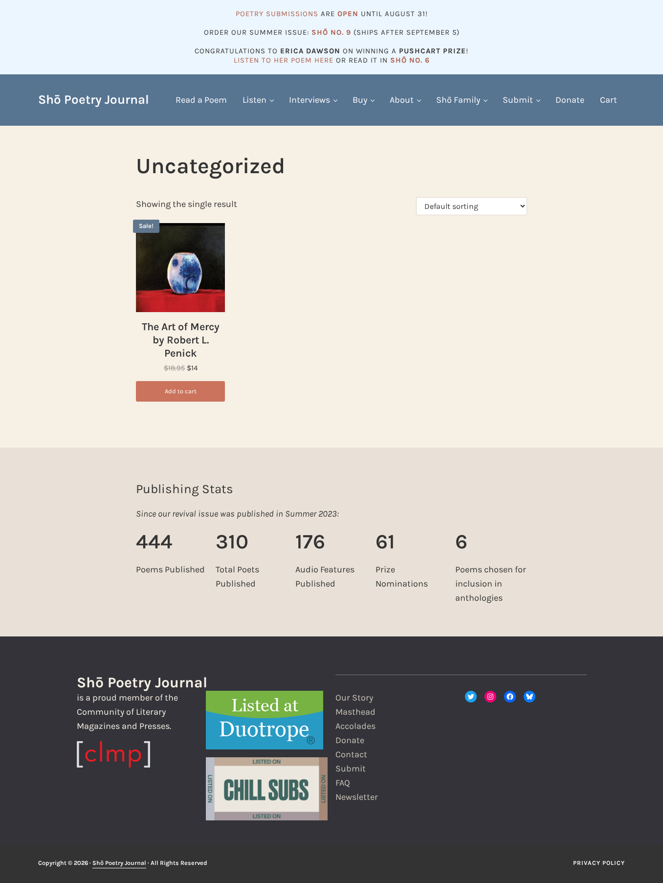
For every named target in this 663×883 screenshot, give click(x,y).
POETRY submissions (277, 13)
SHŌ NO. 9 (331, 32)
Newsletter (356, 797)
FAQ (342, 782)
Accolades (355, 726)
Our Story (354, 697)
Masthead (355, 711)
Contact (351, 754)
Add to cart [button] (181, 391)
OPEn (347, 13)
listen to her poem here (283, 60)
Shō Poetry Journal (93, 99)
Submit (350, 768)
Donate (349, 740)
